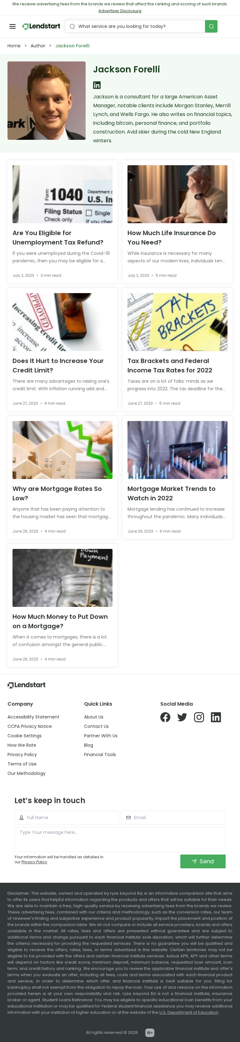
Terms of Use (22, 764)
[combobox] (136, 26)
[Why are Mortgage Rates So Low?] (62, 450)
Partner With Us (101, 736)
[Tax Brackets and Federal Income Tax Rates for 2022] (178, 322)
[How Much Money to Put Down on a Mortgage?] (62, 578)
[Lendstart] (41, 26)
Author (38, 46)
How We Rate (22, 745)
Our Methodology (27, 773)
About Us (93, 717)
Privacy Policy (22, 754)
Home (14, 46)
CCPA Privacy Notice (30, 726)
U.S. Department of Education (188, 1012)
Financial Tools (100, 754)
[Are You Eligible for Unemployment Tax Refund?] (62, 194)
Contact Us (96, 726)
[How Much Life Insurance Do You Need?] (178, 194)
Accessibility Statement (33, 717)
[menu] (13, 26)
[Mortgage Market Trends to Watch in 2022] (178, 450)
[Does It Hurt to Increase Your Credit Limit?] (62, 322)
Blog (88, 745)
